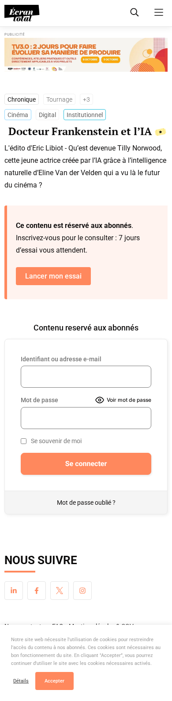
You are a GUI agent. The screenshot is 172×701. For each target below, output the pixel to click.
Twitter (59, 590)
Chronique (21, 99)
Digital (47, 114)
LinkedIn (13, 590)
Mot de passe (39, 400)
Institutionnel (85, 114)
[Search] (134, 12)
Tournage (59, 99)
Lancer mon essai (53, 276)
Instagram (82, 590)
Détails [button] (21, 681)
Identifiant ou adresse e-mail (61, 359)
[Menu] (158, 12)
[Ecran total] (22, 13)
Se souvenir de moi (56, 440)
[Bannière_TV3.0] (86, 55)
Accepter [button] (54, 681)
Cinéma (17, 114)
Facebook (36, 590)
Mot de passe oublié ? (86, 502)
